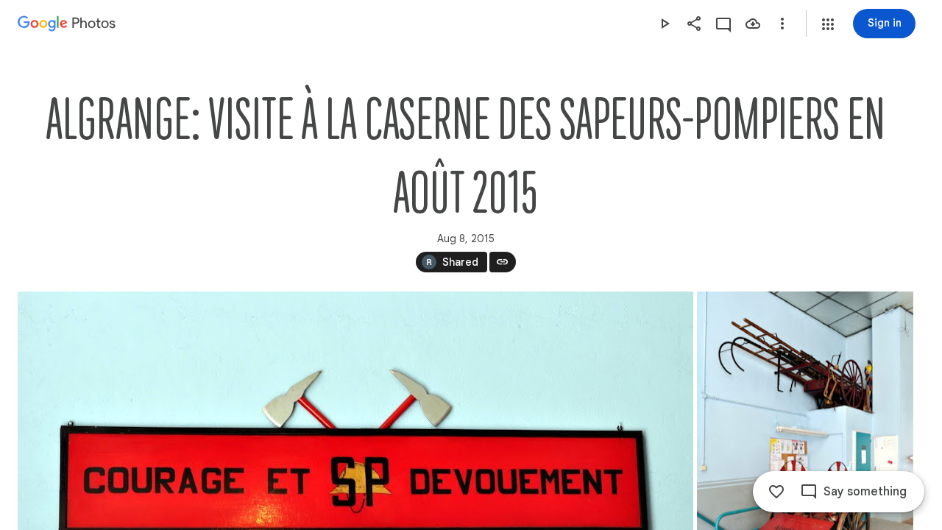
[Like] (776, 491)
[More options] (782, 23)
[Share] (694, 23)
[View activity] (723, 23)
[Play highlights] (664, 23)
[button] (828, 24)
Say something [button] (865, 491)
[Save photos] (753, 23)
